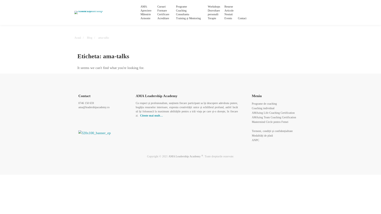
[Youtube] (116, 119)
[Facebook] (276, 12)
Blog (89, 37)
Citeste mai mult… (151, 115)
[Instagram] (284, 12)
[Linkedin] (291, 12)
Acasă (77, 37)
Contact (84, 96)
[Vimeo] (107, 119)
